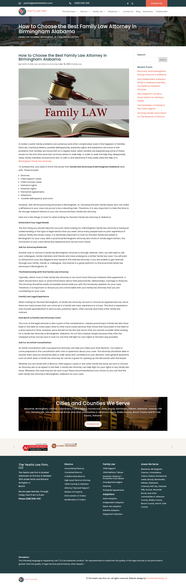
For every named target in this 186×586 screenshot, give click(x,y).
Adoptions (113, 11)
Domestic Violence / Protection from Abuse (113, 477)
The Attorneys (68, 11)
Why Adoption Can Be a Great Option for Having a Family (150, 97)
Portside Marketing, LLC (156, 578)
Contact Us (128, 11)
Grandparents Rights (112, 482)
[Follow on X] (132, 3)
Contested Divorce (73, 472)
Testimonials (161, 11)
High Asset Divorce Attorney (77, 480)
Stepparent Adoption (112, 514)
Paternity (107, 486)
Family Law (98, 11)
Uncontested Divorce (74, 468)
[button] (172, 447)
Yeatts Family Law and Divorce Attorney (39, 64)
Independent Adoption (113, 502)
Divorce (83, 11)
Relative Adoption (111, 510)
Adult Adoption (110, 498)
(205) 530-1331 (81, 3)
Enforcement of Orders (75, 496)
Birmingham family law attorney (35, 161)
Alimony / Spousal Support (77, 488)
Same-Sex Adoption (112, 506)
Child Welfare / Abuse (113, 472)
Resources (148, 11)
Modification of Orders (75, 499)
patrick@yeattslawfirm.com (38, 3)
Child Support (109, 468)
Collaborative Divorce (75, 476)
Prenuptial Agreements (113, 490)
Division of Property (73, 492)
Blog (138, 11)
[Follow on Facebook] (128, 3)
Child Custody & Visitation (77, 484)
